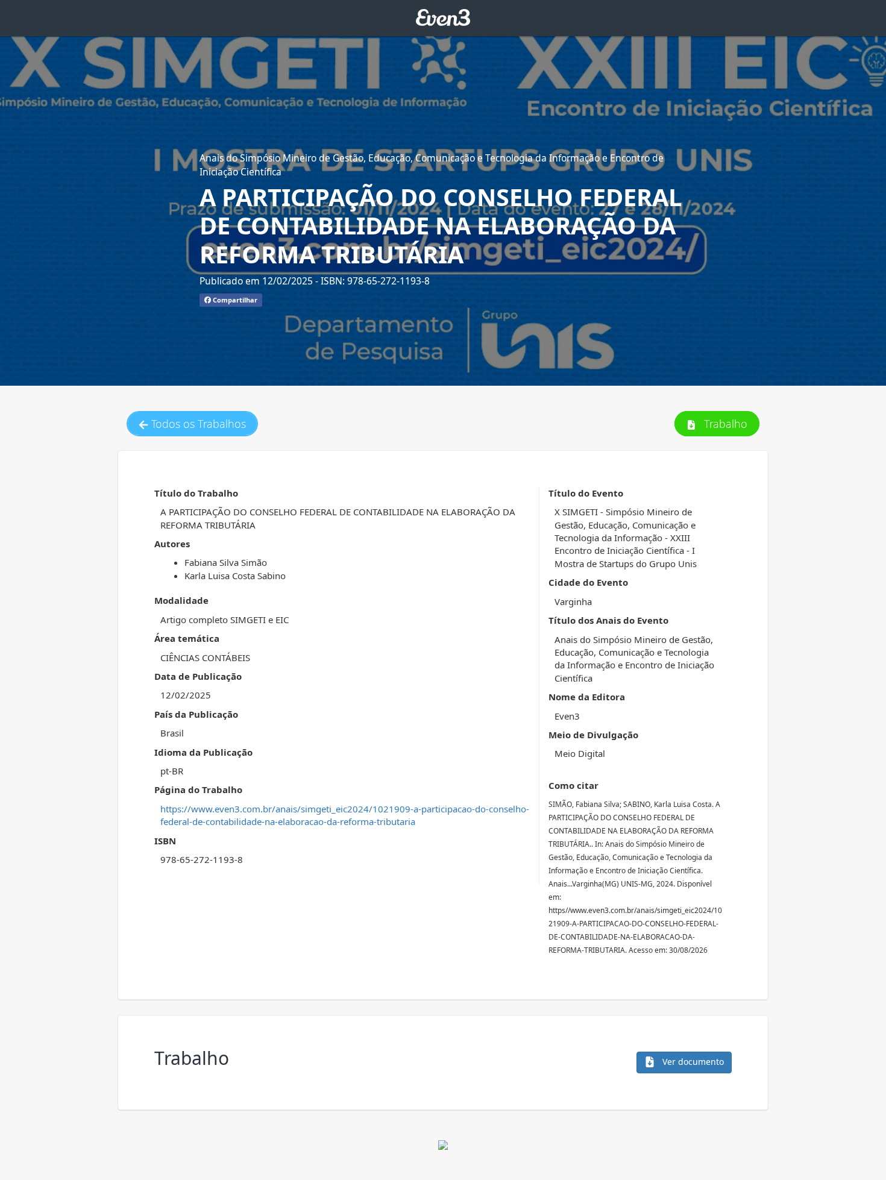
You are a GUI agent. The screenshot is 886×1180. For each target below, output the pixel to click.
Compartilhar (234, 299)
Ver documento (692, 1061)
